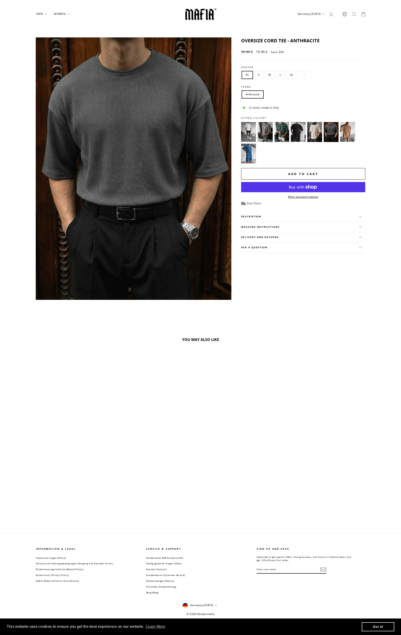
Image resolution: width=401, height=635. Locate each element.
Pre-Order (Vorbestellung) (161, 586)
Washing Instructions (260, 226)
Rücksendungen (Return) (160, 580)
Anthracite (253, 94)
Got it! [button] (378, 626)
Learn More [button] (155, 626)
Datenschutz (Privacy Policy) (52, 575)
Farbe (246, 86)
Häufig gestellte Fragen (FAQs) (163, 563)
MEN (40, 14)
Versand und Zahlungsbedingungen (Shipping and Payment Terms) (74, 563)
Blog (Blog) (152, 592)
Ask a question (254, 247)
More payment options (303, 197)
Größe (247, 67)
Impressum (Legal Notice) (51, 557)
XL (291, 75)
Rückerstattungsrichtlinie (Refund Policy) (59, 569)
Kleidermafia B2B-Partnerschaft (164, 557)
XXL (304, 75)
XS (247, 75)
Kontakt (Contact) (156, 569)
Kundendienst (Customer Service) (165, 575)
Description (251, 216)
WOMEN (60, 14)
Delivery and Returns (260, 237)
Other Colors (253, 117)
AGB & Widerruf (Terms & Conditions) (57, 580)
